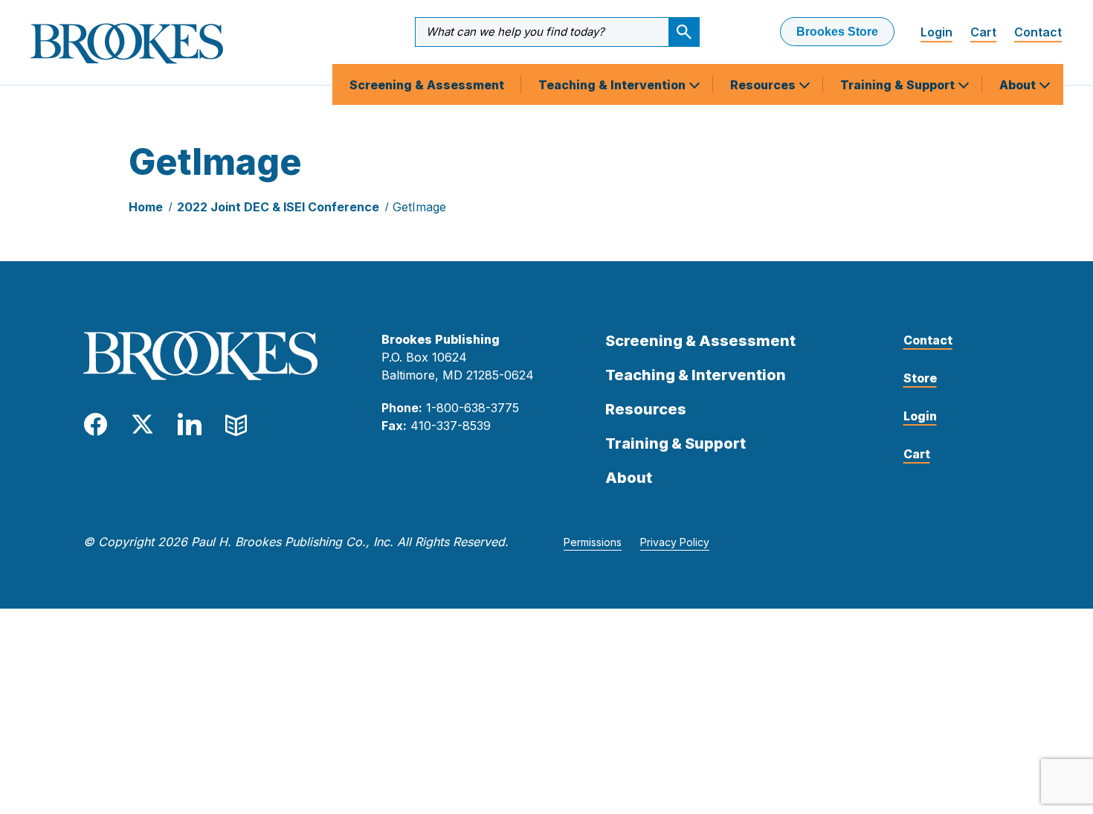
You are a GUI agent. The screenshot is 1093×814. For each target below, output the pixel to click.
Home (146, 206)
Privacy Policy (674, 542)
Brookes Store (837, 31)
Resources (764, 84)
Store (920, 378)
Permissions (593, 542)
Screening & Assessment (426, 84)
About (1019, 84)
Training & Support (899, 84)
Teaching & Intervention (613, 84)
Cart (983, 32)
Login (936, 32)
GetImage (419, 206)
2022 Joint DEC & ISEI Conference (278, 206)
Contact (1038, 32)
